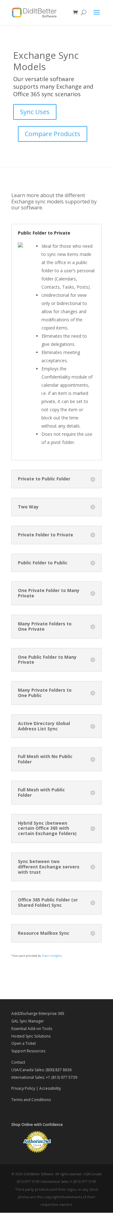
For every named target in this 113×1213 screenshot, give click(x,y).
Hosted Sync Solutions (31, 1036)
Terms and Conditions (31, 1099)
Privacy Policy (23, 1088)
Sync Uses (35, 112)
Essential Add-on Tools (31, 1028)
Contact (18, 1062)
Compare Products (52, 134)
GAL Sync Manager (27, 1021)
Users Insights (52, 956)
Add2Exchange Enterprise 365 (37, 1013)
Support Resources (28, 1051)
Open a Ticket (23, 1043)
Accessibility (50, 1088)
